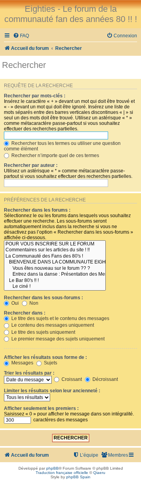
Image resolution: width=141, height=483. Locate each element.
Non (33, 303)
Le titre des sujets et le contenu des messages (59, 318)
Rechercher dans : (24, 313)
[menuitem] (21, 36)
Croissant (71, 379)
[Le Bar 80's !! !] (55, 281)
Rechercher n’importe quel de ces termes (54, 155)
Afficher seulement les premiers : (41, 408)
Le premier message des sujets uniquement (57, 339)
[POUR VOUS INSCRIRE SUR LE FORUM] (55, 244)
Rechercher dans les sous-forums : (43, 297)
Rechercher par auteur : (31, 165)
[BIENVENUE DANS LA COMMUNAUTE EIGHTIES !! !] (55, 262)
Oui (14, 303)
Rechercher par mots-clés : (34, 96)
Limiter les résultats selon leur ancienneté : (52, 390)
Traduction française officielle (62, 472)
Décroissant (104, 379)
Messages (21, 363)
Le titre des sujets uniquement (42, 332)
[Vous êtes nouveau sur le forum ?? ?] (55, 268)
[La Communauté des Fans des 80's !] (55, 256)
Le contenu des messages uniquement (52, 325)
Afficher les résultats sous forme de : (45, 357)
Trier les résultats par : (29, 373)
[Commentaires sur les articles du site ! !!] (55, 250)
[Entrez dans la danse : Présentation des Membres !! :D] (55, 274)
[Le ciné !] (55, 287)
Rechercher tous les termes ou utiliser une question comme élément (62, 146)
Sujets (50, 363)
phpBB (52, 468)
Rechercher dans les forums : (37, 210)
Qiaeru (99, 472)
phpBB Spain (78, 477)
